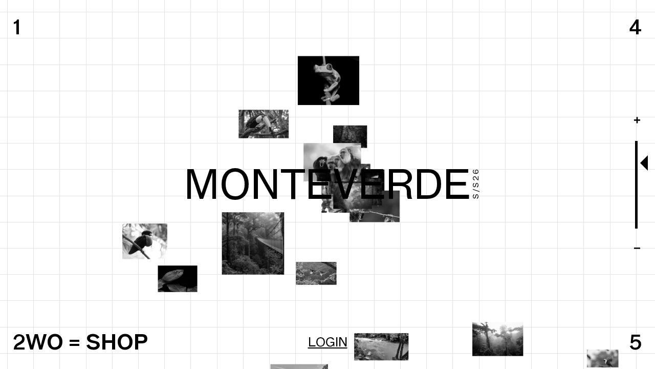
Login (327, 342)
